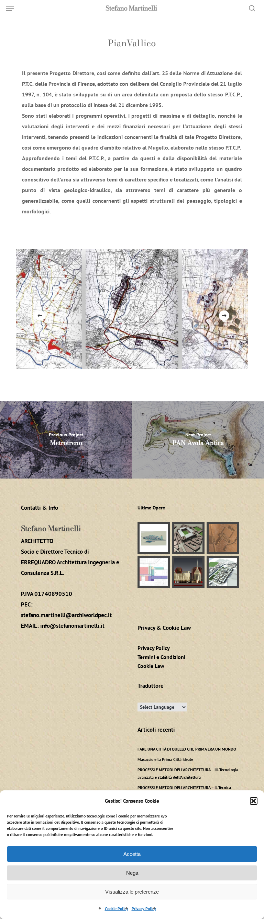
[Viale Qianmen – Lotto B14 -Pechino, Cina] (188, 572)
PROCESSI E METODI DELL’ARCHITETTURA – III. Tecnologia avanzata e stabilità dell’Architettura (188, 773)
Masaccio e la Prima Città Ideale (165, 759)
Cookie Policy (116, 908)
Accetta (132, 854)
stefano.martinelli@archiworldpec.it (66, 615)
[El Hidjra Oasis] (154, 538)
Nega (132, 873)
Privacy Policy (144, 908)
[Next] (224, 315)
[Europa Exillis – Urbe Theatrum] (223, 572)
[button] (253, 801)
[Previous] (40, 315)
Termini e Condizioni (161, 656)
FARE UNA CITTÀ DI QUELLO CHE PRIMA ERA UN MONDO (187, 749)
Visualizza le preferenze (132, 892)
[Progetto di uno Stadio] (188, 538)
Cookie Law (151, 665)
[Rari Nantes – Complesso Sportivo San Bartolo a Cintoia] (154, 572)
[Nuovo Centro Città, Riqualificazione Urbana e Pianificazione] (223, 538)
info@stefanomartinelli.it (72, 625)
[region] (132, 309)
